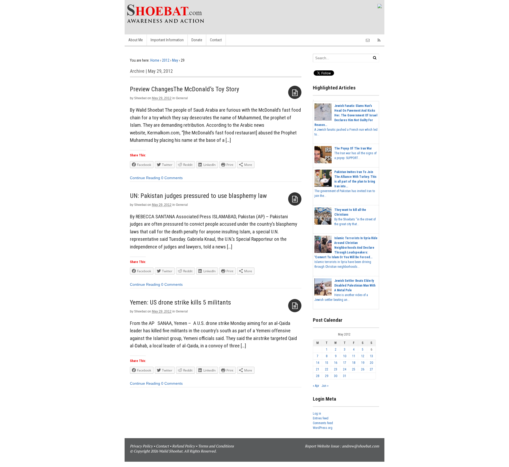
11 (353, 356)
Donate (196, 40)
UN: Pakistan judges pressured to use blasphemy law (198, 196)
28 (317, 376)
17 (344, 363)
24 (344, 369)
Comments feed (323, 423)
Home (154, 60)
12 (362, 356)
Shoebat (140, 98)
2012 (165, 60)
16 (335, 363)
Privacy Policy (141, 445)
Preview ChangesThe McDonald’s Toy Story (184, 89)
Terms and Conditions (216, 445)
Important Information (167, 40)
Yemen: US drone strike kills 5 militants (180, 302)
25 (353, 369)
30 (335, 376)
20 (371, 363)
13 (371, 356)
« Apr (316, 386)
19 (362, 363)
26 (362, 369)
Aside (294, 92)
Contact (216, 40)
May (175, 60)
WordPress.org (322, 428)
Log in (317, 413)
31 (344, 376)
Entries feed (320, 418)
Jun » (325, 386)
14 (317, 363)
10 (344, 356)
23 (335, 369)
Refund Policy (183, 445)
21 (317, 369)
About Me (135, 40)
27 (371, 369)
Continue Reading (145, 178)
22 (326, 369)
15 (326, 363)
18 (353, 363)
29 (326, 376)
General (182, 98)
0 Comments (172, 178)
